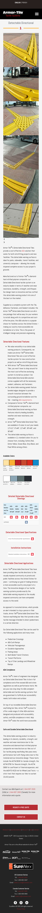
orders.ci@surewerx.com (23, 896)
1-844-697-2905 (15, 792)
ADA (23, 251)
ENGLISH (17, 2)
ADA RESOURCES (16, 830)
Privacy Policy (21, 909)
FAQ (31, 830)
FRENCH (24, 2)
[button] (37, 14)
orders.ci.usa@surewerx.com (23, 882)
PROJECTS (25, 830)
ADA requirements (25, 400)
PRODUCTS (6, 830)
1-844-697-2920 (29, 789)
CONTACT (36, 830)
